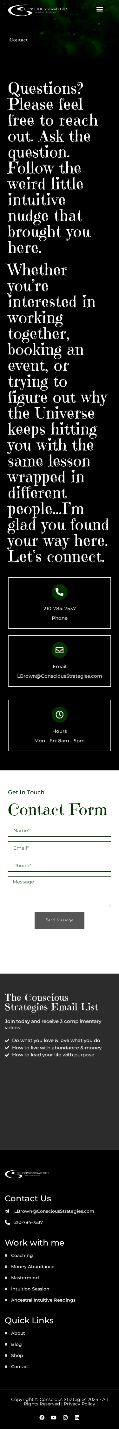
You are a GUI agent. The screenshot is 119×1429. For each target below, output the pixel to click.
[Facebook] (42, 1417)
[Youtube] (54, 1417)
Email (59, 666)
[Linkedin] (77, 1417)
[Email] (60, 650)
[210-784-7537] (60, 592)
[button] (99, 9)
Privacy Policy (79, 1404)
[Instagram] (65, 1417)
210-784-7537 (59, 608)
